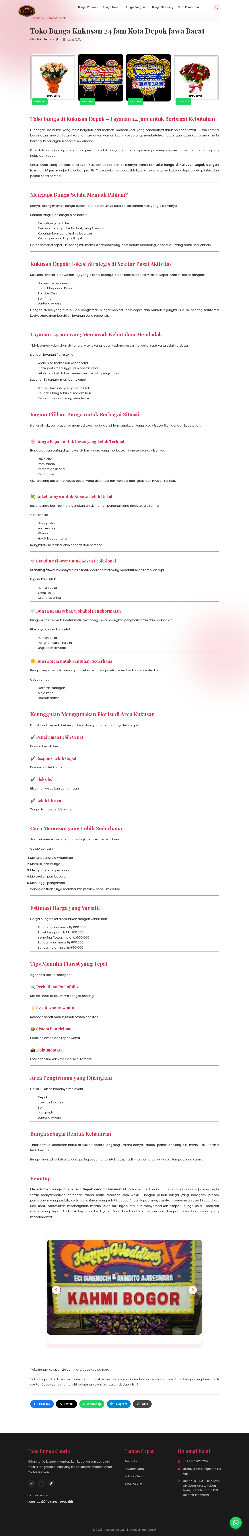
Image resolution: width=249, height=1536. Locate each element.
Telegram (120, 1404)
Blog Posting (133, 1484)
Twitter (68, 1404)
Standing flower (43, 570)
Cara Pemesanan (189, 7)
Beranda (130, 1461)
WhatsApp (94, 1404)
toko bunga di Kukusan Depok (180, 165)
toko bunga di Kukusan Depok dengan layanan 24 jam (88, 1189)
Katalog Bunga (134, 1476)
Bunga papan (41, 450)
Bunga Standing (162, 7)
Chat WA (39, 101)
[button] (119, 1343)
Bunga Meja (110, 7)
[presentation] (56, 1290)
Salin (144, 1404)
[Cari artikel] (216, 7)
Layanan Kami (134, 1469)
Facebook (43, 1404)
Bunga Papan (87, 7)
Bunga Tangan (135, 7)
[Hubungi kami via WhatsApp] (236, 1523)
